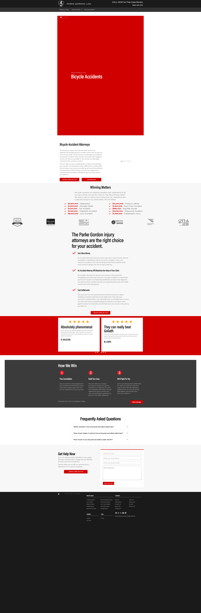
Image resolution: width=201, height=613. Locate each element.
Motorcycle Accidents (91, 508)
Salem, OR (131, 499)
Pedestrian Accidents (105, 502)
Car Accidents (90, 502)
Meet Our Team (64, 9)
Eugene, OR (117, 506)
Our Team (89, 520)
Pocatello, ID (118, 504)
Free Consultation (89, 9)
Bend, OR (131, 504)
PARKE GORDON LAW (79, 3)
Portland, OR (118, 508)
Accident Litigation (91, 499)
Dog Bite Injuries (90, 506)
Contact (88, 518)
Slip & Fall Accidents (105, 506)
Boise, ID (117, 499)
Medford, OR (132, 506)
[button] (81, 10)
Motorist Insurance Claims (107, 499)
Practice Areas (76, 9)
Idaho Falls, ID (118, 502)
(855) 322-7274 (137, 5)
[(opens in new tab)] (17, 222)
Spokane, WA (132, 502)
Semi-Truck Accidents (105, 504)
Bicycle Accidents (90, 504)
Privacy (102, 518)
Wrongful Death (104, 508)
